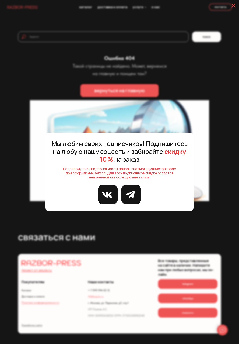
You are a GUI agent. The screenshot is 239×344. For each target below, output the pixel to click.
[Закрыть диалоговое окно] (233, 5)
